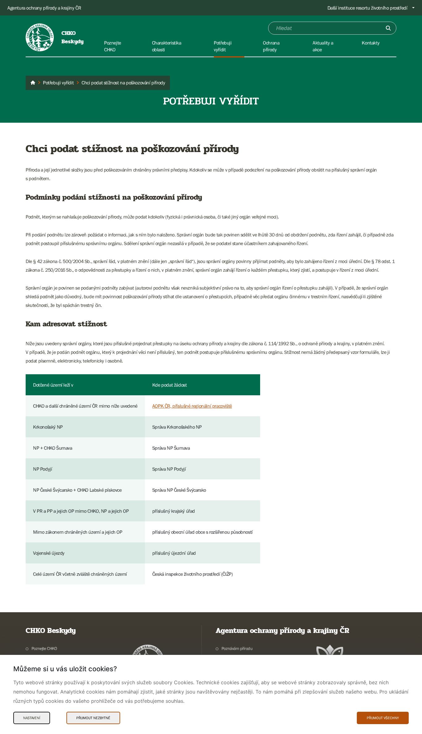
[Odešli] (388, 28)
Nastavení (31, 718)
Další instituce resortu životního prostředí (367, 8)
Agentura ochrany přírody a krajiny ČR (44, 8)
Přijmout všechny (383, 718)
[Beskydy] (32, 82)
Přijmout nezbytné (93, 718)
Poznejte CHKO (44, 648)
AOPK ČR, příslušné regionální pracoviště (192, 406)
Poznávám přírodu (237, 648)
